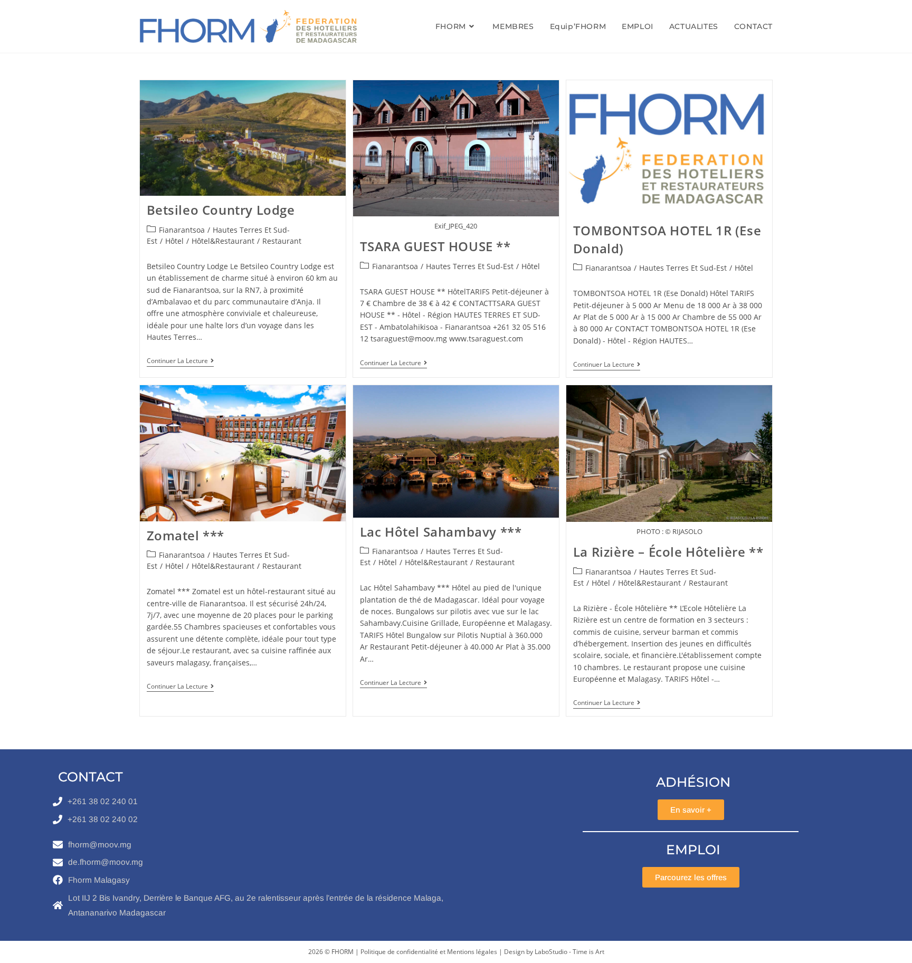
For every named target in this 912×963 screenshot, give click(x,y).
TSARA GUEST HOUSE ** (435, 246)
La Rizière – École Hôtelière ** (668, 551)
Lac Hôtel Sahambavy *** (441, 531)
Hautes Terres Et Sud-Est (470, 266)
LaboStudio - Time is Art (569, 951)
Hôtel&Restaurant (223, 241)
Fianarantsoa (182, 230)
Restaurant (281, 241)
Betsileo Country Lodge (221, 209)
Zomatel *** (186, 535)
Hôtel (174, 241)
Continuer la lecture (180, 361)
